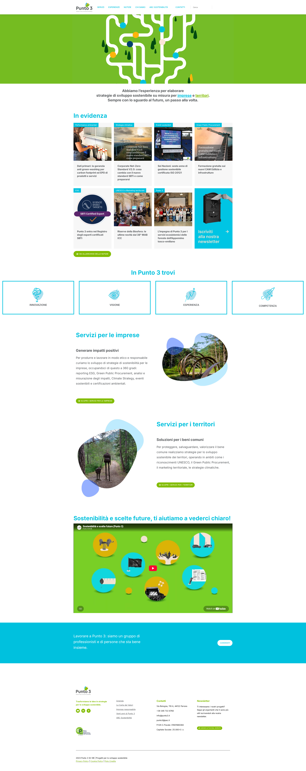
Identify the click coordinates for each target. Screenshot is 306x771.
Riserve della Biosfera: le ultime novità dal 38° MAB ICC (132, 235)
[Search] (208, 7)
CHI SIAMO (140, 7)
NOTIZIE (127, 7)
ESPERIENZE (114, 7)
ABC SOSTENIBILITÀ (158, 7)
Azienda (120, 701)
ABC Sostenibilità (124, 718)
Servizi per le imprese (107, 335)
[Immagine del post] (93, 144)
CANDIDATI (225, 643)
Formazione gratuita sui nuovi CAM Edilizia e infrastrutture (211, 169)
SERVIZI (100, 7)
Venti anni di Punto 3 (125, 713)
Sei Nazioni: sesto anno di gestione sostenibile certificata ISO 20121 (172, 169)
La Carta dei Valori (124, 705)
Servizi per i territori (186, 424)
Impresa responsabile (126, 709)
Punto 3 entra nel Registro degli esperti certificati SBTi (92, 235)
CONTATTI (180, 7)
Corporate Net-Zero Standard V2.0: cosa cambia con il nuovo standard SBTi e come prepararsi (130, 173)
